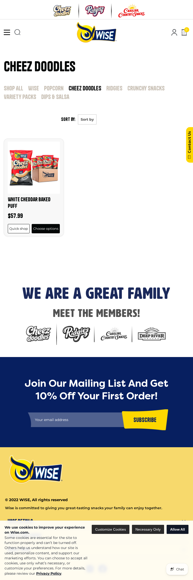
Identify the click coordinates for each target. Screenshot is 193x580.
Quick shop (18, 229)
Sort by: (68, 119)
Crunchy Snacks (146, 88)
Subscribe (10, 266)
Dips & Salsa (55, 97)
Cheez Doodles (85, 88)
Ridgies (114, 88)
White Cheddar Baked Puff (29, 202)
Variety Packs (20, 97)
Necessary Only (148, 529)
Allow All (177, 529)
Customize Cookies (110, 529)
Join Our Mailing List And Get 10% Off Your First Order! (85, 248)
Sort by (87, 119)
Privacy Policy (48, 573)
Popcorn (54, 88)
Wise (33, 88)
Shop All (13, 88)
